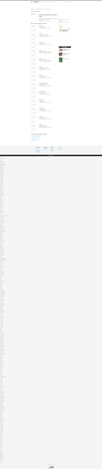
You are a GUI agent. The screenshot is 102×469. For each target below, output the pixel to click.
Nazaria (1, 364)
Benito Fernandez (2, 195)
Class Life (1, 212)
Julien (1, 302)
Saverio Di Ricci (2, 400)
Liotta (1, 328)
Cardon (1, 201)
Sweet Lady (1, 418)
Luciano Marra (2, 334)
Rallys (1, 387)
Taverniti (1, 423)
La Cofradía (1, 315)
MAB (1, 339)
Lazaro (1, 326)
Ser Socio (60, 149)
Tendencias (52, 150)
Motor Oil (1, 358)
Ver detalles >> (33, 39)
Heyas (1, 278)
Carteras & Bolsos (38, 150)
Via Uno (1, 449)
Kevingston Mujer (2, 311)
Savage (1, 399)
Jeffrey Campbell (2, 292)
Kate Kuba (1, 308)
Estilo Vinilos (2, 255)
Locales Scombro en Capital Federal (36, 135)
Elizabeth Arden (2, 250)
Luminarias (1, 335)
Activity (1, 159)
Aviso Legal (44, 149)
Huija (1, 279)
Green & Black (2, 274)
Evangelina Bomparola (3, 260)
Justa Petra (1, 305)
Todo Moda (1, 430)
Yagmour (1, 460)
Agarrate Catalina (2, 164)
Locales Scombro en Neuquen (35, 139)
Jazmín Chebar (2, 291)
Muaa (1, 359)
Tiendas (52, 149)
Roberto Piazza (2, 393)
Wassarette (1, 455)
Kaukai (1, 309)
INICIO (42, 1)
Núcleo (1, 369)
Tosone (1, 431)
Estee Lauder (2, 254)
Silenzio (1, 407)
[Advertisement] (51, 5)
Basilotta (1, 190)
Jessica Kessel (2, 293)
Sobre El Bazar (45, 148)
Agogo (1, 166)
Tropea (1, 437)
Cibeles (1, 208)
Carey (1, 202)
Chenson (1, 206)
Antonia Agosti (2, 182)
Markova (1, 352)
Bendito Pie (1, 194)
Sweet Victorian (2, 419)
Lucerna (1, 333)
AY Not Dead (2, 188)
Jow (0, 297)
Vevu (1, 448)
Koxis (1, 314)
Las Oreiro (1, 323)
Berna (1, 196)
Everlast (1, 261)
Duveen (1, 243)
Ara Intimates (2, 184)
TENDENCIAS (47, 1)
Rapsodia (1, 388)
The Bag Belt (2, 425)
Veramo (1, 447)
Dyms (1, 244)
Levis (1, 327)
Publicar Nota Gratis (61, 148)
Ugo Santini (1, 441)
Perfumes (37, 152)
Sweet (1, 417)
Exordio (1, 262)
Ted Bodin (1, 424)
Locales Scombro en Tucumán (35, 140)
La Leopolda (2, 316)
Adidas (1, 160)
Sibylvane (1, 405)
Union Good (1, 443)
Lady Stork (1, 320)
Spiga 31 (1, 413)
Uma (1, 442)
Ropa (36, 149)
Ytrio (1, 461)
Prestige (1, 382)
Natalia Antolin (2, 363)
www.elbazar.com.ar (35, 2)
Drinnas (1, 237)
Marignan (1, 351)
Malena (1, 341)
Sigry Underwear (2, 406)
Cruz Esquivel (2, 220)
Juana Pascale (2, 299)
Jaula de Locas (2, 290)
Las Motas (1, 322)
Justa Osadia (2, 304)
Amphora (1, 177)
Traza (1, 435)
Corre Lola (1, 219)
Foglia (1, 268)
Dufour (1, 242)
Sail (0, 394)
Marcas (52, 148)
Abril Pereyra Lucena (3, 158)
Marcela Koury (2, 345)
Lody (1, 329)
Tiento (1, 429)
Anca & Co (1, 178)
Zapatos (37, 148)
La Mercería (1, 317)
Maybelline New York (3, 353)
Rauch (1, 389)
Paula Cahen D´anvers (3, 376)
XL (0, 459)
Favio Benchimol (2, 266)
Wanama (1, 454)
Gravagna (1, 273)
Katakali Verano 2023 (66, 58)
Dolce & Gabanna (2, 230)
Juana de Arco (2, 298)
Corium (1, 218)
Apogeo (1, 183)
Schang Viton (2, 401)
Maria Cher (1, 347)
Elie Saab (1, 248)
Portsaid (1, 381)
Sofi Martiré (1, 411)
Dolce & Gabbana (2, 231)
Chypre (1, 207)
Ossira (1, 371)
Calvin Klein (1, 200)
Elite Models (1, 249)
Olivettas (1, 370)
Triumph (1, 436)
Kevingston (1, 310)
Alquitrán (1, 172)
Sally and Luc (2, 395)
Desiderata (1, 225)
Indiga (1, 284)
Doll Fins (1, 232)
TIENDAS (52, 1)
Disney (1, 226)
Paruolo (1, 375)
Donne (1, 236)
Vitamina (1, 453)
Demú (1, 224)
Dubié (1, 238)
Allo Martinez (2, 171)
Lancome (1, 321)
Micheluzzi (1, 357)
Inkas (1, 286)
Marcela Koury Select (3, 346)
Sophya (1, 412)
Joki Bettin (1, 296)
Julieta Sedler (2, 303)
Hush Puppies (2, 280)
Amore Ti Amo (2, 176)
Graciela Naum (2, 272)
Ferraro (1, 267)
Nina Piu (1, 365)
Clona (1, 214)
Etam (1, 256)
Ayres (1, 189)
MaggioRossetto (2, 340)
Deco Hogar (64, 48)
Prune (1, 383)
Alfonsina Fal (2, 170)
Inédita (1, 285)
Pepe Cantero (2, 377)
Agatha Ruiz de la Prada (3, 165)
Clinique (1, 213)
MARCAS (56, 1)
